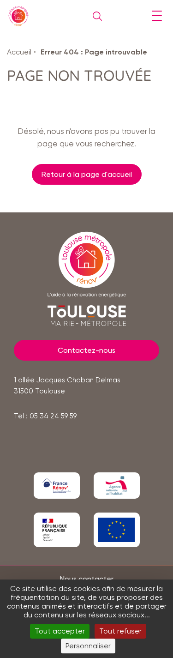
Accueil (19, 52)
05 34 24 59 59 (53, 416)
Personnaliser (88, 645)
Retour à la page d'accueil (87, 174)
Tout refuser (120, 631)
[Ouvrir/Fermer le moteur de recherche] (95, 16)
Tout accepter (60, 631)
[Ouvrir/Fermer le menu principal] (156, 16)
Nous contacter (86, 579)
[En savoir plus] (56, 485)
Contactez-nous (86, 350)
